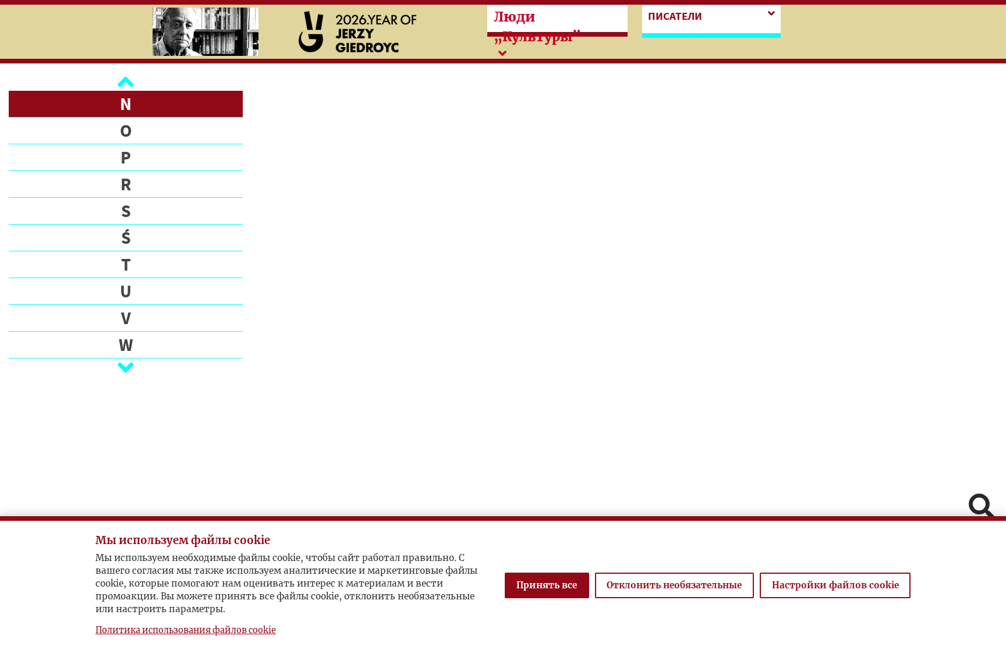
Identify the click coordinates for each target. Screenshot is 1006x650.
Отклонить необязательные (674, 585)
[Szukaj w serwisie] (981, 507)
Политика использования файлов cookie (185, 630)
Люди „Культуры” (537, 27)
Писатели (675, 16)
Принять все (546, 585)
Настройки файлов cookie (835, 585)
